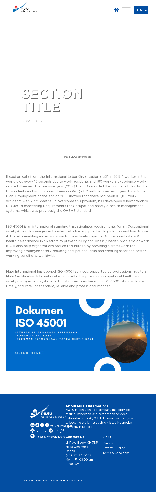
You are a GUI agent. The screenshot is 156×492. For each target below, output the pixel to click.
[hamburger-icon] (126, 10)
